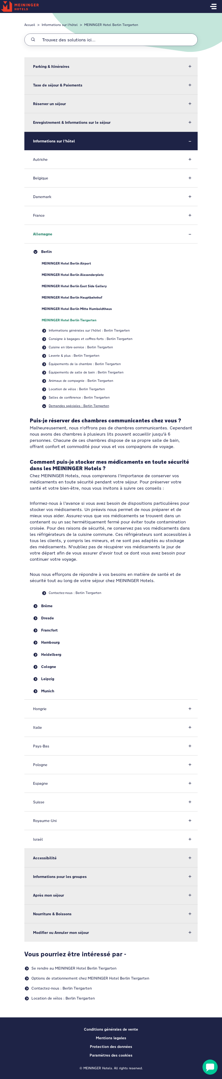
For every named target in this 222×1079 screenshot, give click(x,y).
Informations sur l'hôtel (60, 25)
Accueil (29, 25)
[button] (111, 66)
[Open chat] (210, 1067)
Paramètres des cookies (111, 1055)
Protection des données (111, 1046)
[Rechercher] (33, 40)
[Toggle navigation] (213, 6)
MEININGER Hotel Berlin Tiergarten (111, 25)
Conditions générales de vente (111, 1029)
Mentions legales (111, 1037)
